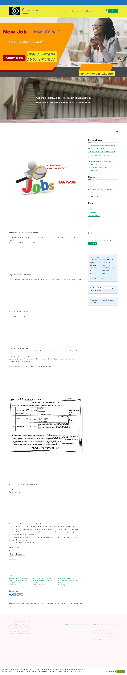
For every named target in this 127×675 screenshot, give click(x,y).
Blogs (90, 186)
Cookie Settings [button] (111, 671)
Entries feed (92, 212)
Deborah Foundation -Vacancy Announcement (99, 169)
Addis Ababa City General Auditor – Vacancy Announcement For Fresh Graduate (43, 580)
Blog (89, 183)
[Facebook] (11, 594)
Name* (90, 226)
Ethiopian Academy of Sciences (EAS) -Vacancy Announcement (102, 147)
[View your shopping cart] (105, 11)
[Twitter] (14, 594)
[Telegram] (18, 594)
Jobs (95, 11)
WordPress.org (93, 219)
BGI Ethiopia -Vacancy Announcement (101, 152)
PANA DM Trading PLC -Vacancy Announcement (99, 163)
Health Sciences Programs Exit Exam (101, 189)
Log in (90, 209)
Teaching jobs (93, 193)
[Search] (116, 132)
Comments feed (94, 216)
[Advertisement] (45, 144)
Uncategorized (93, 196)
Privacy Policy (87, 11)
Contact (75, 11)
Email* (90, 233)
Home (59, 11)
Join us (113, 11)
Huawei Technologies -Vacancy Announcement (99, 156)
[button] (69, 11)
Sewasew (30, 9)
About (66, 11)
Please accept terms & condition (101, 240)
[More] (21, 594)
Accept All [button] (121, 671)
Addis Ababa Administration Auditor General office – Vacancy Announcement (68, 580)
